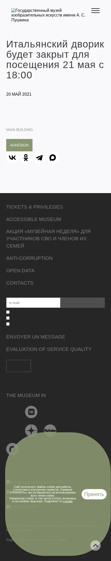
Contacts (20, 283)
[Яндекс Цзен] (31, 430)
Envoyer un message (35, 337)
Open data (20, 270)
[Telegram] (39, 157)
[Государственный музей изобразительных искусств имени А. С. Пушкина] (51, 20)
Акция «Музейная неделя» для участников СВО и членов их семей (48, 239)
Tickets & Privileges (34, 207)
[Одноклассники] (26, 157)
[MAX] (52, 157)
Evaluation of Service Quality (49, 349)
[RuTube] (50, 430)
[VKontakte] (31, 412)
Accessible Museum (33, 219)
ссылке (68, 501)
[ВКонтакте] (12, 157)
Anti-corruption (29, 258)
